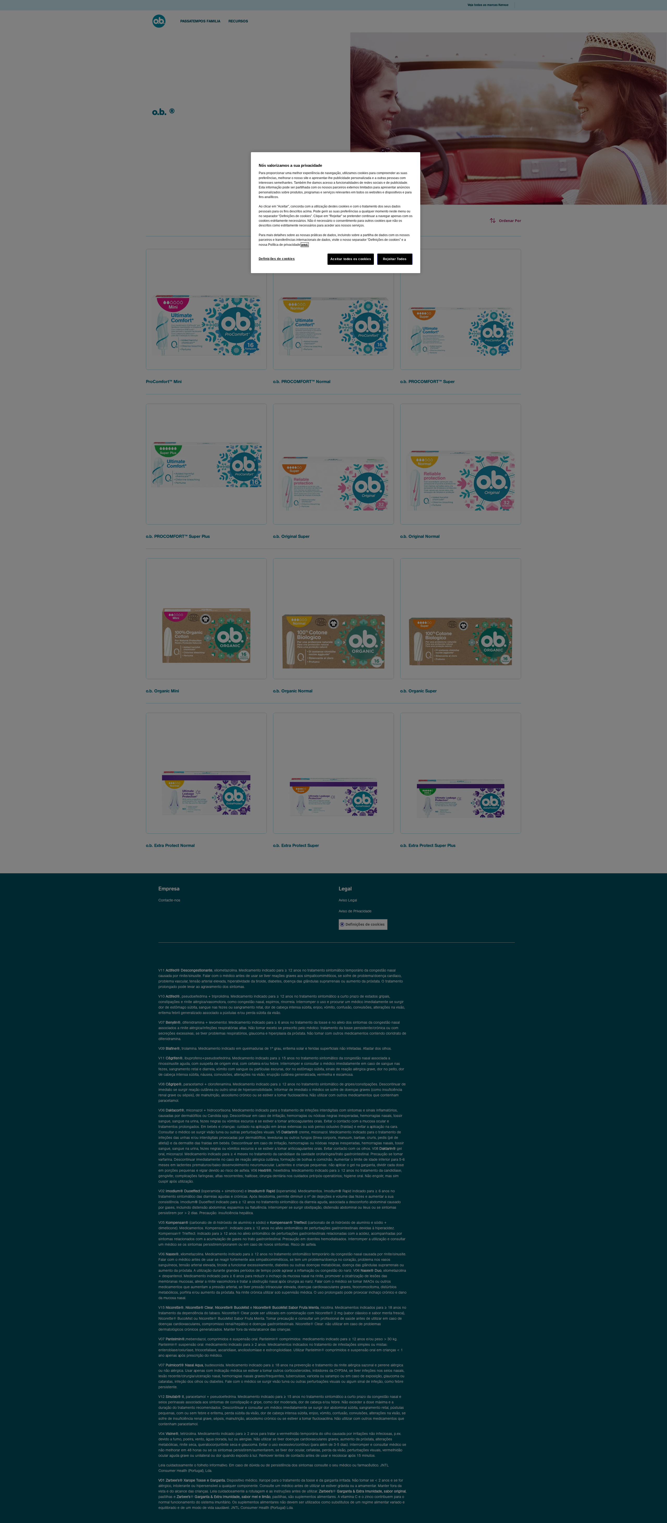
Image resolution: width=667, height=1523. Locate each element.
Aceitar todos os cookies (350, 259)
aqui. (304, 245)
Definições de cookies (277, 259)
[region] (335, 212)
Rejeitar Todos (395, 259)
